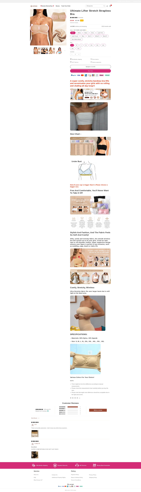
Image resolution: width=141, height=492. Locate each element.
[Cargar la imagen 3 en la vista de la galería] (52, 50)
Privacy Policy (92, 474)
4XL (103, 45)
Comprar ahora (90, 71)
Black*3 (105, 36)
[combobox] (95, 6)
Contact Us (54, 474)
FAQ (35, 477)
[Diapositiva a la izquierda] (31, 50)
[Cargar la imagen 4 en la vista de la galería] (59, 50)
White (79, 32)
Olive (92, 32)
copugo (74, 490)
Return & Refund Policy (77, 477)
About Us (36, 474)
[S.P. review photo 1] (34, 433)
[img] (35, 422)
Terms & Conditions (76, 480)
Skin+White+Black (76, 39)
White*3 (97, 36)
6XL (79, 48)
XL (86, 45)
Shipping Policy (93, 477)
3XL (97, 45)
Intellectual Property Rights (59, 477)
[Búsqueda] (104, 6)
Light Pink (100, 32)
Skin (73, 32)
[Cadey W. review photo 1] (34, 454)
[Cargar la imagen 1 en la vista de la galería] (37, 50)
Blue (83, 36)
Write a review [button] (98, 410)
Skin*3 (89, 36)
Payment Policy (75, 474)
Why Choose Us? (38, 480)
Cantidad (72, 51)
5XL (73, 48)
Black (86, 32)
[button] (110, 6)
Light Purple (75, 36)
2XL (92, 45)
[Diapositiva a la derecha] (64, 50)
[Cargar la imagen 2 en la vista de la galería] (44, 50)
